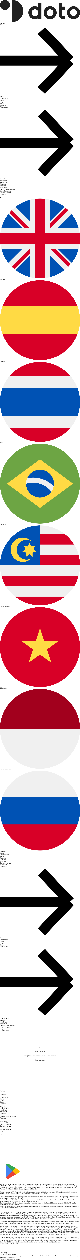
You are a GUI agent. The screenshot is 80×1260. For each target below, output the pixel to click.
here (72, 1223)
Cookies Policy (11, 1257)
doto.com (11, 1184)
